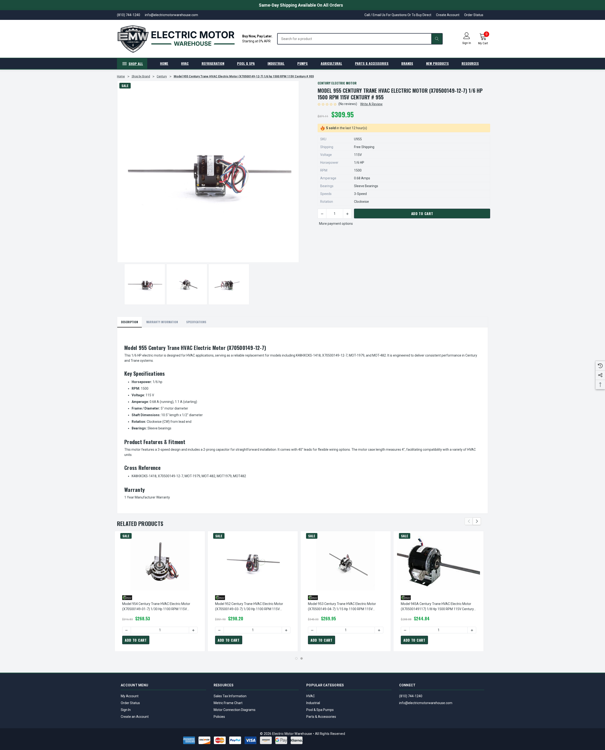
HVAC (310, 696)
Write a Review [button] (371, 104)
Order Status (473, 15)
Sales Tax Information (230, 696)
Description (129, 322)
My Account (129, 696)
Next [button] (477, 521)
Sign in (466, 43)
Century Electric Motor (337, 82)
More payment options (336, 223)
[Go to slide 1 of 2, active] (296, 658)
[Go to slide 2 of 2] (301, 658)
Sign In (126, 710)
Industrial (313, 703)
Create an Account (135, 717)
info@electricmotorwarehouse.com (425, 703)
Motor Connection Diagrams (234, 710)
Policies (219, 717)
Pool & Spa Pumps (320, 710)
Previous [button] (469, 521)
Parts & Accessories (321, 717)
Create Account (447, 15)
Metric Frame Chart (228, 703)
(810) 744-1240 (410, 696)
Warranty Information (162, 322)
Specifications (196, 322)
